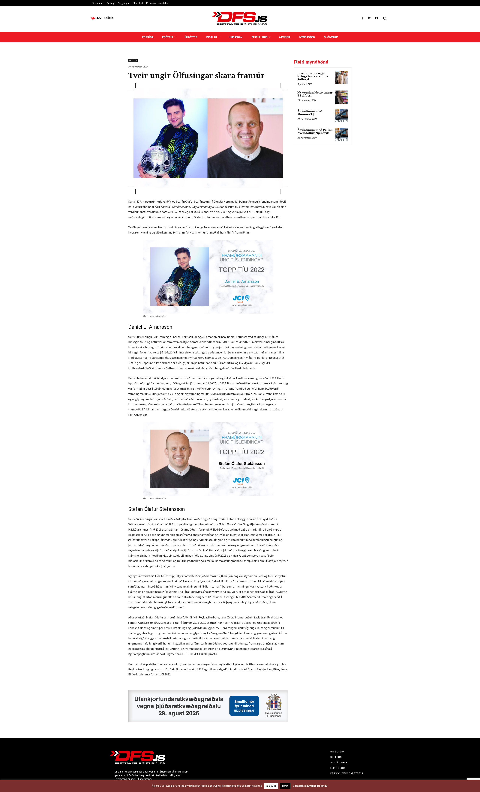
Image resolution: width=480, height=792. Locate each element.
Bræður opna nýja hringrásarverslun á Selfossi (312, 76)
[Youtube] (376, 18)
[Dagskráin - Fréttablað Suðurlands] (239, 18)
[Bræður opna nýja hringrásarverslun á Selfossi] (341, 77)
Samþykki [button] (271, 786)
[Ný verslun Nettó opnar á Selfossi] (341, 97)
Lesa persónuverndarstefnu (310, 786)
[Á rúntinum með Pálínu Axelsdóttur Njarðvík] (341, 134)
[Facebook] (362, 18)
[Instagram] (369, 18)
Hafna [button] (285, 786)
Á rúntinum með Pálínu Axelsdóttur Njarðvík (315, 131)
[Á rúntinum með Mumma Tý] (341, 115)
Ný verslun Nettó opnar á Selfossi (315, 94)
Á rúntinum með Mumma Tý (309, 113)
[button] (384, 18)
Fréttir (133, 60)
